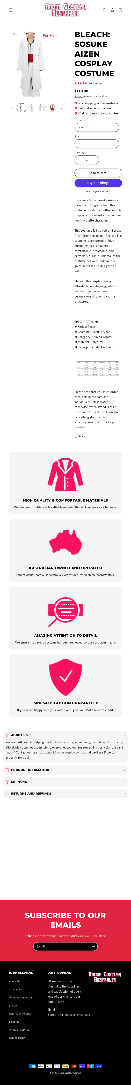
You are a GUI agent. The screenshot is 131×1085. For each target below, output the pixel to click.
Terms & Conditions (21, 997)
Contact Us (16, 989)
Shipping (79, 96)
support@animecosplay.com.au (64, 752)
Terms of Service (19, 1029)
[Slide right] (62, 108)
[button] (11, 10)
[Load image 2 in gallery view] (32, 107)
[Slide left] (13, 108)
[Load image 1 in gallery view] (21, 107)
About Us (14, 981)
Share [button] (82, 436)
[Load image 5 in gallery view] (52, 107)
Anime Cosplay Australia (69, 1073)
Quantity (79, 152)
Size (77, 136)
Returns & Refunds (20, 1013)
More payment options (98, 191)
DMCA (13, 1005)
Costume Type (82, 120)
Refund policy (17, 1037)
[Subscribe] (93, 946)
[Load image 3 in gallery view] (42, 107)
